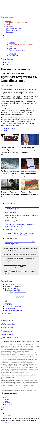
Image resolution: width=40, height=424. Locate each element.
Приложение (13, 55)
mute (6, 401)
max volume (9, 404)
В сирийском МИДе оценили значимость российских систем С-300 (19, 225)
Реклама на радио (7, 327)
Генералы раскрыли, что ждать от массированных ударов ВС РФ (15, 266)
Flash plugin (5, 422)
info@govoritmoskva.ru (18, 292)
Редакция (9, 32)
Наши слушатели (7, 334)
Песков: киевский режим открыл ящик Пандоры (20, 254)
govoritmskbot (13, 288)
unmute (7, 403)
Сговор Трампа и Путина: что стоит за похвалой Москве (20, 272)
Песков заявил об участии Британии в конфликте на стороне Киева (20, 249)
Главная (3, 59)
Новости (8, 21)
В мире (7, 62)
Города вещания (6, 331)
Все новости (5, 130)
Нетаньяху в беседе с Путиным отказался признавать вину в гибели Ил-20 (19, 234)
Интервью (9, 26)
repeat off (8, 415)
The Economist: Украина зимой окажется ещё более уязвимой (19, 260)
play (6, 397)
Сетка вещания (11, 30)
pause (7, 399)
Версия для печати (8, 128)
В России (8, 64)
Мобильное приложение (13, 310)
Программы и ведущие (14, 28)
